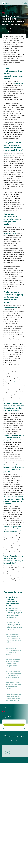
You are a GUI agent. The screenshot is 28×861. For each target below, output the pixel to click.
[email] (2, 31)
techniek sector (16, 382)
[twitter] (13, 31)
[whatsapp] (5, 31)
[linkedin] (8, 31)
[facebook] (10, 31)
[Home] (5, 3)
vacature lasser (7, 394)
